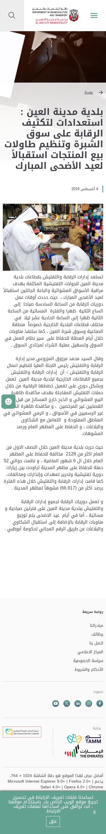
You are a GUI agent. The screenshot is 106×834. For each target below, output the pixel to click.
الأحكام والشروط (89, 670)
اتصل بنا (96, 643)
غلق (53, 821)
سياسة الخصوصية (88, 661)
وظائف (97, 635)
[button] (53, 92)
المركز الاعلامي (90, 652)
